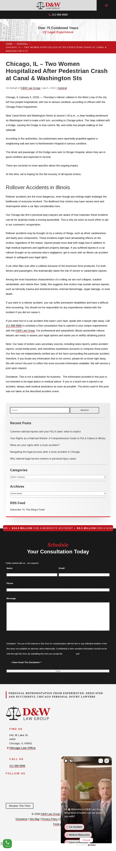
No (52, 431)
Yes (62, 431)
